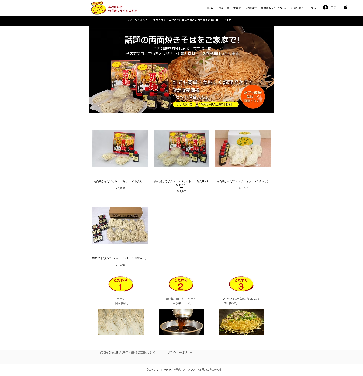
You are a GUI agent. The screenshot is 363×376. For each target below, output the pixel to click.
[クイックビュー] (120, 149)
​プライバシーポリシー (180, 352)
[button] (345, 7)
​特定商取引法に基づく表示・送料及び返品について (127, 352)
